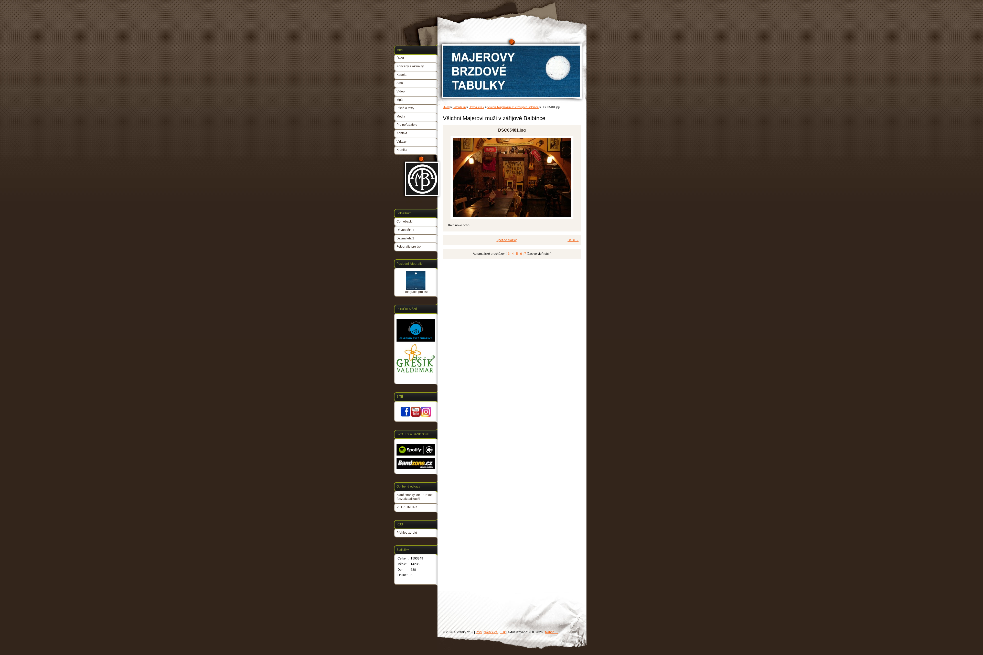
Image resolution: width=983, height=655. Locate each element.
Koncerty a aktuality (410, 66)
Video (401, 91)
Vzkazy (402, 141)
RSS (479, 632)
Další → (573, 240)
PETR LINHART (408, 507)
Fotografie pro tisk (409, 246)
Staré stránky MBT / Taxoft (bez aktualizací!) (414, 497)
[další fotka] (573, 177)
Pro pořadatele (407, 124)
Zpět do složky (507, 240)
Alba (400, 83)
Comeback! (404, 221)
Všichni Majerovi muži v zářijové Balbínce (513, 107)
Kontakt (402, 133)
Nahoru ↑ (551, 632)
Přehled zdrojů (407, 532)
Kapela (402, 75)
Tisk (503, 632)
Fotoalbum (459, 107)
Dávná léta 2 (476, 107)
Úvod (446, 107)
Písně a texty (405, 108)
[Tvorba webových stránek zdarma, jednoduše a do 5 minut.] (472, 632)
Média (401, 116)
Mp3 (400, 100)
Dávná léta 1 (405, 230)
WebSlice (491, 632)
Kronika (402, 150)
